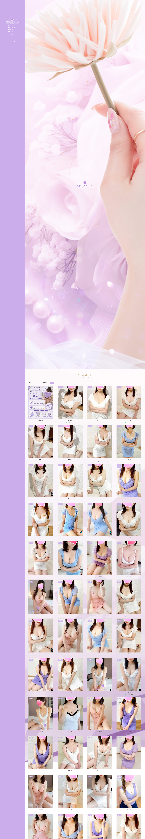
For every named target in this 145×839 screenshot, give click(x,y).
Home (10, 11)
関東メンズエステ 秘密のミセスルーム (12, 21)
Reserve (11, 29)
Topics (11, 13)
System (12, 15)
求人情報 (12, 34)
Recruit (10, 31)
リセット (56, 382)
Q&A (11, 27)
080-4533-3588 (13, 41)
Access (11, 25)
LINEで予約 (12, 37)
